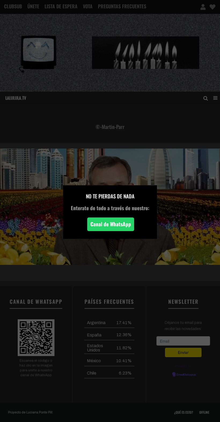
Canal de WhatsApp (110, 224)
